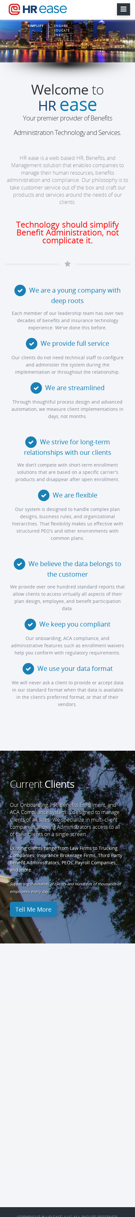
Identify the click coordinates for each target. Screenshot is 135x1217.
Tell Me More (33, 909)
